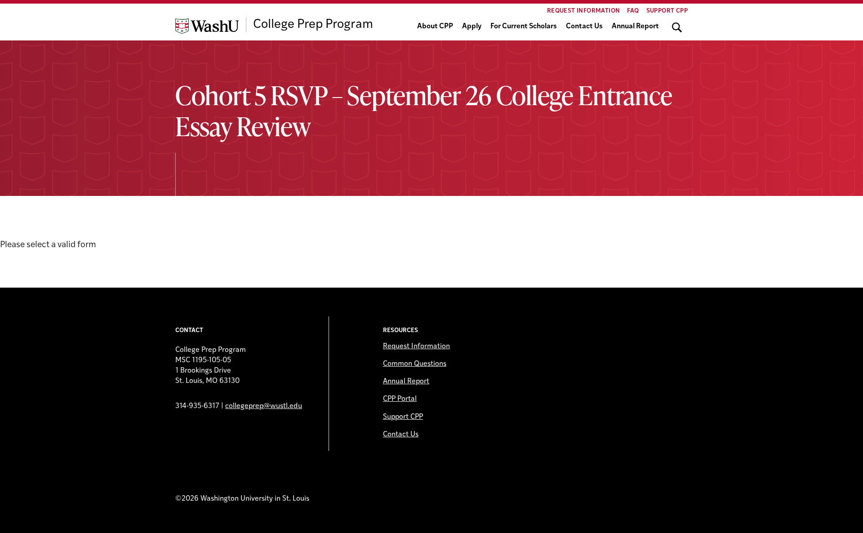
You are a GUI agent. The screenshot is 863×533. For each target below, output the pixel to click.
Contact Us (584, 26)
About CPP (435, 26)
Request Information (583, 11)
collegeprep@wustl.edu (263, 406)
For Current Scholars (523, 26)
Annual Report (635, 26)
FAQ (633, 11)
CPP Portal (400, 399)
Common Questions (414, 364)
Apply (471, 26)
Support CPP (667, 11)
